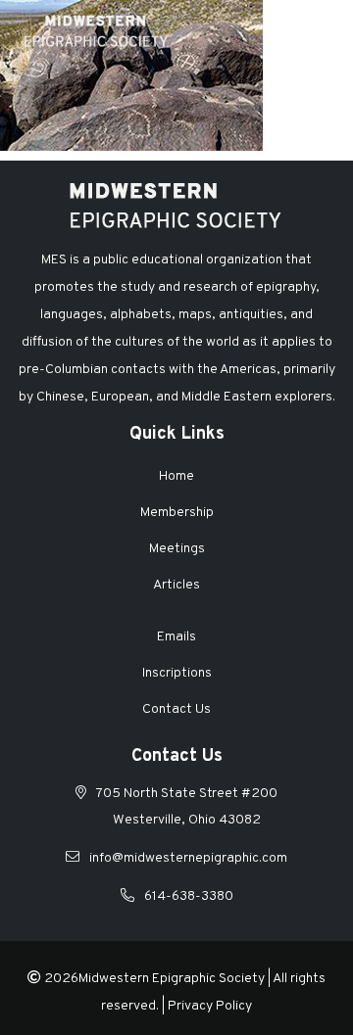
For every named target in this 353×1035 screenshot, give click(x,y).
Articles (176, 585)
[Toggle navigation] (317, 30)
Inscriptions (177, 673)
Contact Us (176, 709)
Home (176, 476)
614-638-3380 (188, 896)
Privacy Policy (210, 1006)
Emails (176, 637)
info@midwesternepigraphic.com (188, 858)
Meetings (177, 549)
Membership (177, 512)
